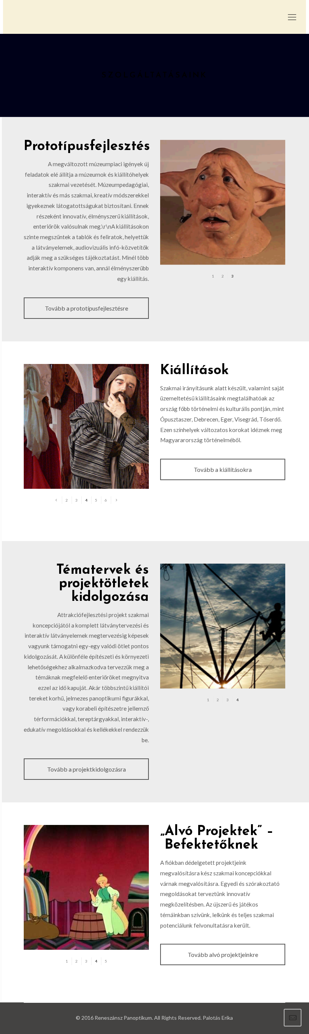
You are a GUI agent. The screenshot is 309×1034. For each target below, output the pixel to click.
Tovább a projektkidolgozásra (86, 769)
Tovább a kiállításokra (223, 469)
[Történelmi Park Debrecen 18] (222, 626)
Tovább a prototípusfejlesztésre (86, 308)
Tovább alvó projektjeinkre (223, 954)
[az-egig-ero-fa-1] (86, 887)
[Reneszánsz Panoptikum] (154, 17)
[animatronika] (222, 202)
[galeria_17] (86, 426)
